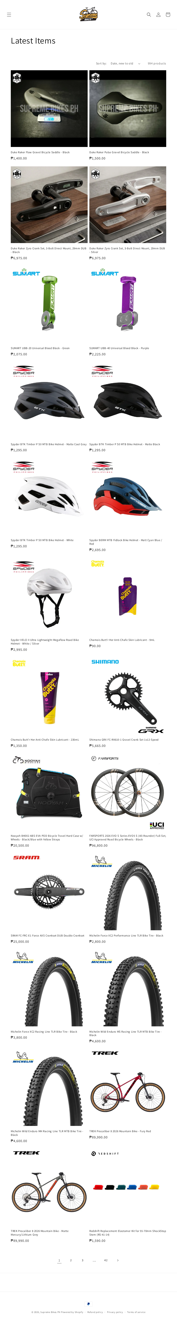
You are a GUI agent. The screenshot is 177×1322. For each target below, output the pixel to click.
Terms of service (136, 1312)
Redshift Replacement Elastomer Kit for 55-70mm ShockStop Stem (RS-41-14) (127, 1232)
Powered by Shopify (72, 1312)
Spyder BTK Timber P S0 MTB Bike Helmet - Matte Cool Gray (49, 444)
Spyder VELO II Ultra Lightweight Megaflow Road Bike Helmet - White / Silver (45, 641)
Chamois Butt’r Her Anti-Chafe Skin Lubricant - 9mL (122, 640)
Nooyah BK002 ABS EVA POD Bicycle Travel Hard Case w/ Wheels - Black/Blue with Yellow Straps (47, 837)
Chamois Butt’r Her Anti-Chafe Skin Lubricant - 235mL (45, 739)
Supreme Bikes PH (50, 1312)
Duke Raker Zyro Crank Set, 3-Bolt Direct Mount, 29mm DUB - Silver (127, 250)
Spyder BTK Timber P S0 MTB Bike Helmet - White (42, 540)
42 (105, 1260)
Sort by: (101, 63)
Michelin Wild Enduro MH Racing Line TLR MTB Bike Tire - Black (47, 1133)
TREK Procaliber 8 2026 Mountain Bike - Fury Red (120, 1131)
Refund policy (95, 1312)
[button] (9, 14)
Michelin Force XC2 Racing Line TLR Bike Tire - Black (44, 1031)
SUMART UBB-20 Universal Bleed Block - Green (40, 348)
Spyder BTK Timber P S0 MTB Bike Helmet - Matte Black (124, 444)
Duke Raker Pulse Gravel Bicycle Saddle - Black (119, 152)
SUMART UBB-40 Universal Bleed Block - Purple (119, 348)
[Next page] (117, 1260)
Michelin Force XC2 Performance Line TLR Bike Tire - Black (126, 935)
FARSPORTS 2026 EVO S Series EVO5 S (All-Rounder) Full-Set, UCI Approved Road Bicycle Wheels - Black (127, 837)
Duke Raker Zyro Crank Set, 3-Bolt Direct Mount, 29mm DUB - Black (49, 250)
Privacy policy (115, 1312)
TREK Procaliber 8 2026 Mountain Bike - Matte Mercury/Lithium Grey (39, 1232)
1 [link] (59, 1260)
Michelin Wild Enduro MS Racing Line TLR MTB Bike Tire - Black (125, 1033)
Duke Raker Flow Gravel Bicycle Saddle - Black (40, 152)
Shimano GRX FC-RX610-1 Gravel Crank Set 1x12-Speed (124, 739)
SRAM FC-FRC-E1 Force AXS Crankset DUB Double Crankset (47, 935)
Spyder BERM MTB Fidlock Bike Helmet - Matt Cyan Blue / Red (125, 542)
